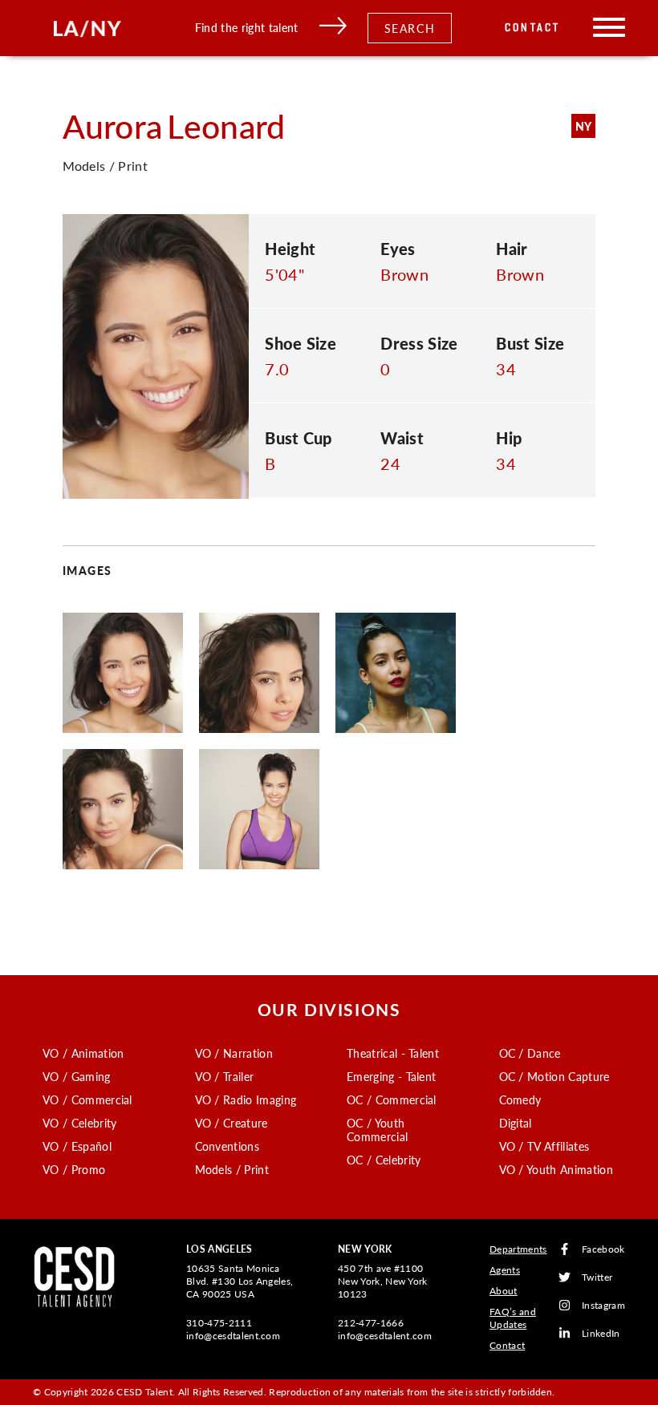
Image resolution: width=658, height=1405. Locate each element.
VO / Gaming (77, 1076)
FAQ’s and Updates (512, 1318)
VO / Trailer (224, 1076)
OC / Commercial (392, 1099)
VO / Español (77, 1146)
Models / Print (232, 1169)
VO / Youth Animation (556, 1169)
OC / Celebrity (383, 1160)
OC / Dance (530, 1053)
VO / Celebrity (79, 1123)
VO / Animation (83, 1053)
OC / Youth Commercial (377, 1129)
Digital (515, 1123)
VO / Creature (231, 1123)
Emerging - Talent (391, 1076)
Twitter (597, 1277)
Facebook (603, 1249)
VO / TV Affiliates (544, 1146)
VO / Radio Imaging (246, 1099)
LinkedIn (601, 1333)
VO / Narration (234, 1053)
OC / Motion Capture (554, 1076)
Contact (532, 27)
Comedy (520, 1099)
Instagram (603, 1305)
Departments (518, 1249)
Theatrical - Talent (393, 1053)
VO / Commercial (87, 1099)
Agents (504, 1270)
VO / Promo (74, 1169)
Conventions (227, 1146)
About (503, 1291)
